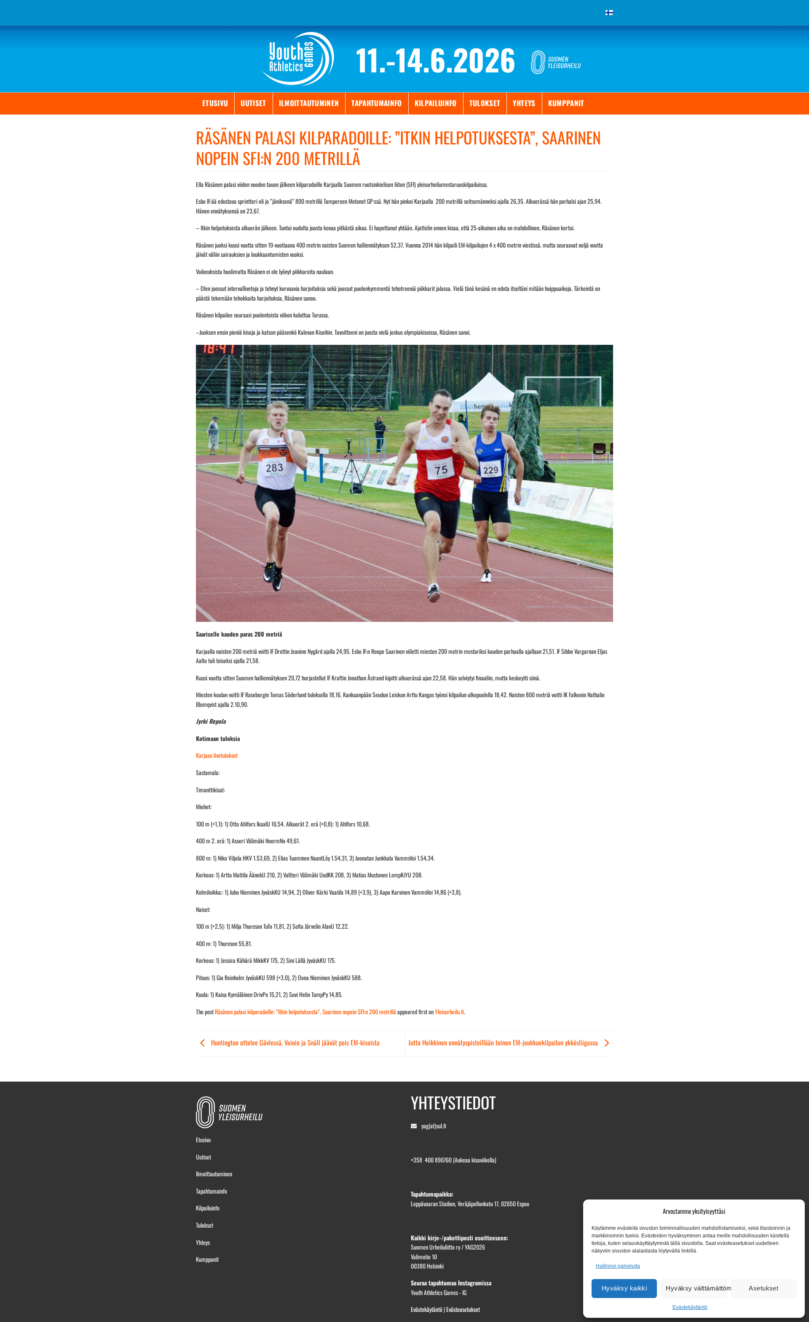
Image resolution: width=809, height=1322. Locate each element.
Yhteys (524, 103)
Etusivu (215, 103)
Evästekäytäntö (689, 1307)
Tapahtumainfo (376, 103)
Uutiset (253, 103)
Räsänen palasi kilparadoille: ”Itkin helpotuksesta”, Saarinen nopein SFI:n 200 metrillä (305, 1011)
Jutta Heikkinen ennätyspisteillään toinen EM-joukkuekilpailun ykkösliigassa (504, 1042)
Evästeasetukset (463, 1309)
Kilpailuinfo (436, 103)
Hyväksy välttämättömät (696, 1288)
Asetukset (763, 1288)
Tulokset (485, 103)
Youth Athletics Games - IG (438, 1292)
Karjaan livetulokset (217, 755)
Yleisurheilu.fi (449, 1011)
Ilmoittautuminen (309, 103)
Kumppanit (566, 103)
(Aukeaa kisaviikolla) (474, 1159)
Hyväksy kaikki (624, 1288)
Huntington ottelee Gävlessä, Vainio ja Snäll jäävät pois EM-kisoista (294, 1042)
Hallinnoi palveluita (618, 1266)
